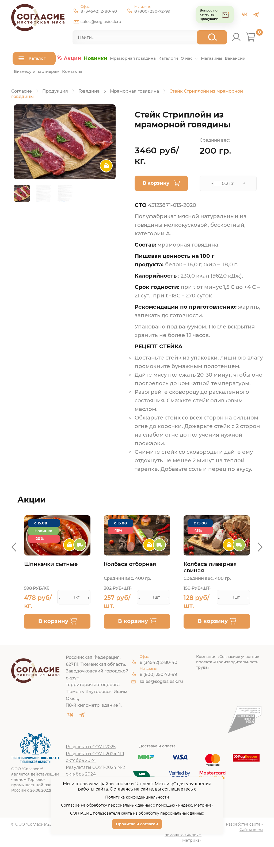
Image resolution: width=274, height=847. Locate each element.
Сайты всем (251, 829)
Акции (72, 58)
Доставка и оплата (157, 746)
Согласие (21, 91)
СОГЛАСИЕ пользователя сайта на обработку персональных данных (137, 813)
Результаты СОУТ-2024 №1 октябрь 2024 (95, 757)
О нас (187, 58)
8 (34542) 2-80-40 (99, 11)
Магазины (211, 58)
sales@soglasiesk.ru (101, 21)
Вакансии (235, 58)
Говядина (89, 91)
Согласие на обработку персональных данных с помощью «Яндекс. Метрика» (137, 805)
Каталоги (168, 58)
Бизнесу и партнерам (36, 71)
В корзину (156, 183)
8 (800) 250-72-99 (152, 11)
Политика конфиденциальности (137, 797)
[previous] (13, 547)
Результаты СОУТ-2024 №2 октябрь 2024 (95, 771)
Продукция (55, 91)
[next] (260, 547)
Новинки (95, 58)
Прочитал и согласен (137, 824)
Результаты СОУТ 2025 (91, 746)
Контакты (72, 71)
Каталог (37, 58)
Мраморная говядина (133, 58)
